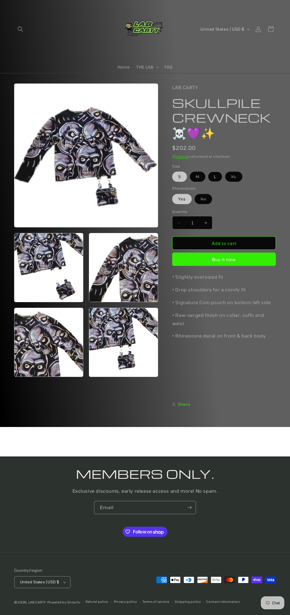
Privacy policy (125, 601)
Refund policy (97, 601)
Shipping (180, 156)
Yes (182, 199)
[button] (20, 29)
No (206, 200)
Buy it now (224, 259)
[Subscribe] (189, 507)
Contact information (223, 601)
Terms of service (155, 601)
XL (236, 178)
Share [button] (184, 404)
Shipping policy (188, 601)
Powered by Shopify (63, 602)
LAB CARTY (37, 602)
